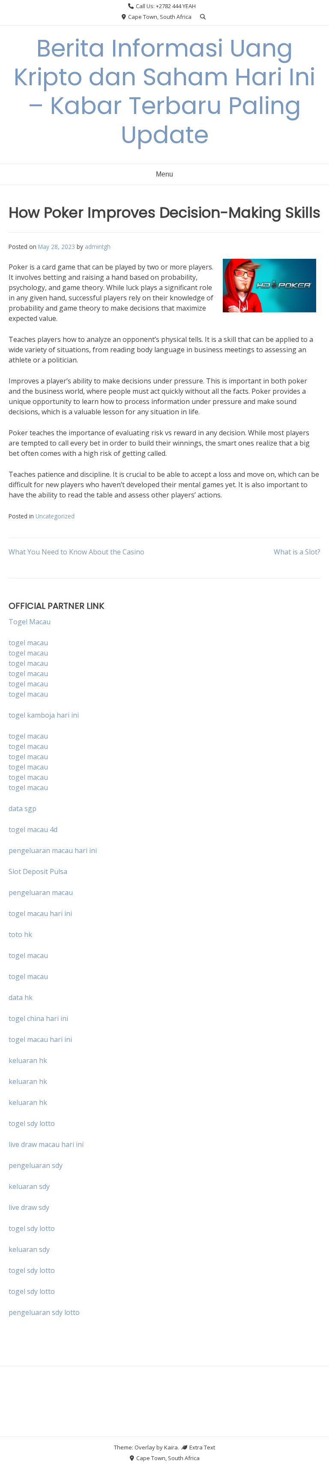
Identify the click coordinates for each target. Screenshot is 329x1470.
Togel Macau (30, 621)
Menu (164, 174)
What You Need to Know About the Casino (76, 552)
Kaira (171, 1447)
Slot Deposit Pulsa (38, 871)
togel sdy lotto (32, 1228)
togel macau (28, 653)
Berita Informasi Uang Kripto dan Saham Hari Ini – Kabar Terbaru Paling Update (164, 91)
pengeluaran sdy (36, 1165)
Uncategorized (55, 516)
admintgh (98, 247)
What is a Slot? (297, 552)
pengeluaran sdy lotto (44, 1312)
